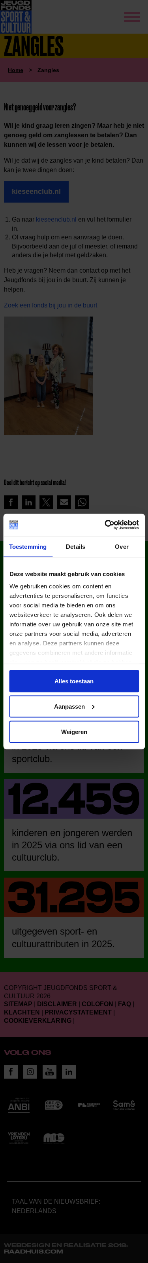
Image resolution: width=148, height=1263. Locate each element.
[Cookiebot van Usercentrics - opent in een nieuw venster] (105, 525)
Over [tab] (121, 546)
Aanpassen (69, 706)
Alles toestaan (74, 680)
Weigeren (74, 731)
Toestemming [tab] (28, 546)
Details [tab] (75, 546)
